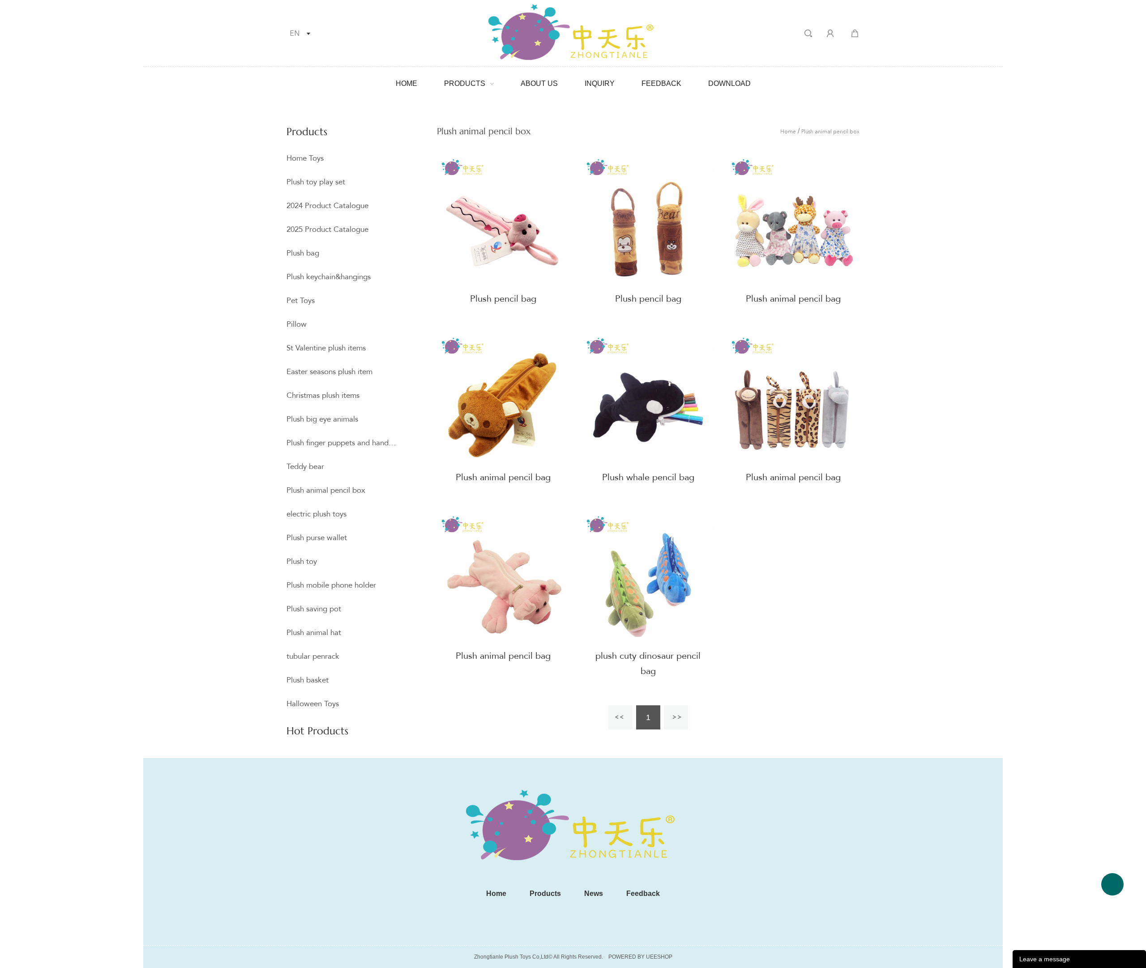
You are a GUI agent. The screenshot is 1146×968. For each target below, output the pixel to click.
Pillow (296, 324)
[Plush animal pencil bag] (793, 220)
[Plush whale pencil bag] (648, 399)
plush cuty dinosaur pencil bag (648, 663)
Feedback (661, 83)
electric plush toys (316, 514)
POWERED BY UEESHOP (640, 957)
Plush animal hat (313, 632)
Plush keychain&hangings (328, 277)
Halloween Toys (312, 704)
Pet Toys (300, 300)
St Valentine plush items (326, 348)
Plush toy (301, 561)
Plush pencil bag (503, 299)
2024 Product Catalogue (327, 205)
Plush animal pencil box (325, 490)
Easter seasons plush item (329, 372)
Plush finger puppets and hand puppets (341, 443)
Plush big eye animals (322, 419)
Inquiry (600, 83)
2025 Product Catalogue (327, 229)
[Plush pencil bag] (503, 220)
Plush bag (302, 253)
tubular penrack (312, 656)
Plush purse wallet (316, 538)
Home (406, 83)
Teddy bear (305, 466)
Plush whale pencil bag (648, 477)
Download (729, 83)
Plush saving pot (313, 609)
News (593, 893)
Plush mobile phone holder (331, 585)
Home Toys (305, 158)
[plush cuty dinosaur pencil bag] (648, 578)
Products (464, 83)
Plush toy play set (315, 182)
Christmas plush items (322, 395)
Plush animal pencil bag (793, 299)
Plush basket (307, 680)
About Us (539, 83)
